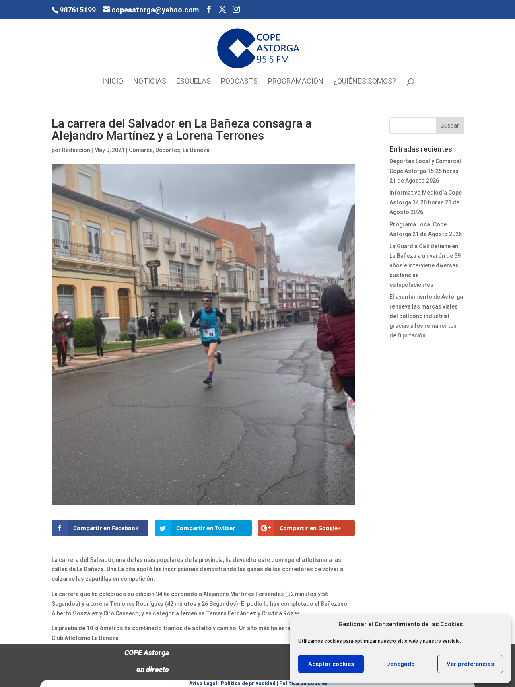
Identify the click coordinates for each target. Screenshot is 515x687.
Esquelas (193, 81)
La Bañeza (196, 150)
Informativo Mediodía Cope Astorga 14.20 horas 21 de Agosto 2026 (425, 202)
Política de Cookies (303, 683)
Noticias (149, 81)
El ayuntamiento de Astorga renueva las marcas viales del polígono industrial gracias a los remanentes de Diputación (426, 316)
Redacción (76, 150)
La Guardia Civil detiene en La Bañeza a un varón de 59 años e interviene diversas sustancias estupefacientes (425, 265)
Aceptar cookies (331, 664)
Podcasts (239, 81)
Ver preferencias (470, 664)
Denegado (400, 664)
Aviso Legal (203, 683)
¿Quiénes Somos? (365, 81)
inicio (112, 81)
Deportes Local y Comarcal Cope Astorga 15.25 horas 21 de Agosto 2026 (425, 171)
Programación (295, 81)
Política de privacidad (248, 683)
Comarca (141, 150)
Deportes (167, 150)
